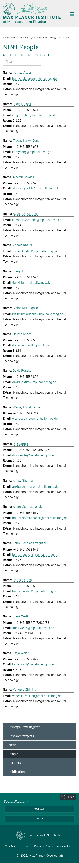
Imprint (25, 846)
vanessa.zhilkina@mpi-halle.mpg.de (36, 696)
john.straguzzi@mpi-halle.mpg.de (35, 555)
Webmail (40, 809)
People (13, 754)
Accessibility (65, 846)
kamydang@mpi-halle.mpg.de (32, 152)
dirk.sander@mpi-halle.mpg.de (33, 455)
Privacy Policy (43, 846)
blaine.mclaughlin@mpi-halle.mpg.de (37, 314)
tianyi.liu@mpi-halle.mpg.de (31, 282)
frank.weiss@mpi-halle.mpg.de (33, 628)
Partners (15, 763)
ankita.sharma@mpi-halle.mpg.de (35, 486)
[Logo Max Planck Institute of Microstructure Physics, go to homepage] (32, 13)
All (49, 55)
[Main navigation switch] (72, 14)
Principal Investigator (24, 727)
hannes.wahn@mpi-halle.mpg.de (34, 591)
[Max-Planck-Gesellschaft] (23, 835)
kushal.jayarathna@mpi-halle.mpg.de (37, 220)
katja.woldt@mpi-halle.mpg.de (33, 664)
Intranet (39, 818)
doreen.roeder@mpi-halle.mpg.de (34, 345)
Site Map (11, 846)
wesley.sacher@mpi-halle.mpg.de (35, 418)
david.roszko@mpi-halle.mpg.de (34, 382)
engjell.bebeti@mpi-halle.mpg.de (34, 115)
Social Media (14, 801)
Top (71, 797)
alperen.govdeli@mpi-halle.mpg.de (35, 188)
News (12, 745)
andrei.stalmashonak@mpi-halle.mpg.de (39, 518)
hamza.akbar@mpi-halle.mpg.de (34, 79)
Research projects (21, 736)
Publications (17, 772)
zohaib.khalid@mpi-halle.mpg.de (34, 251)
